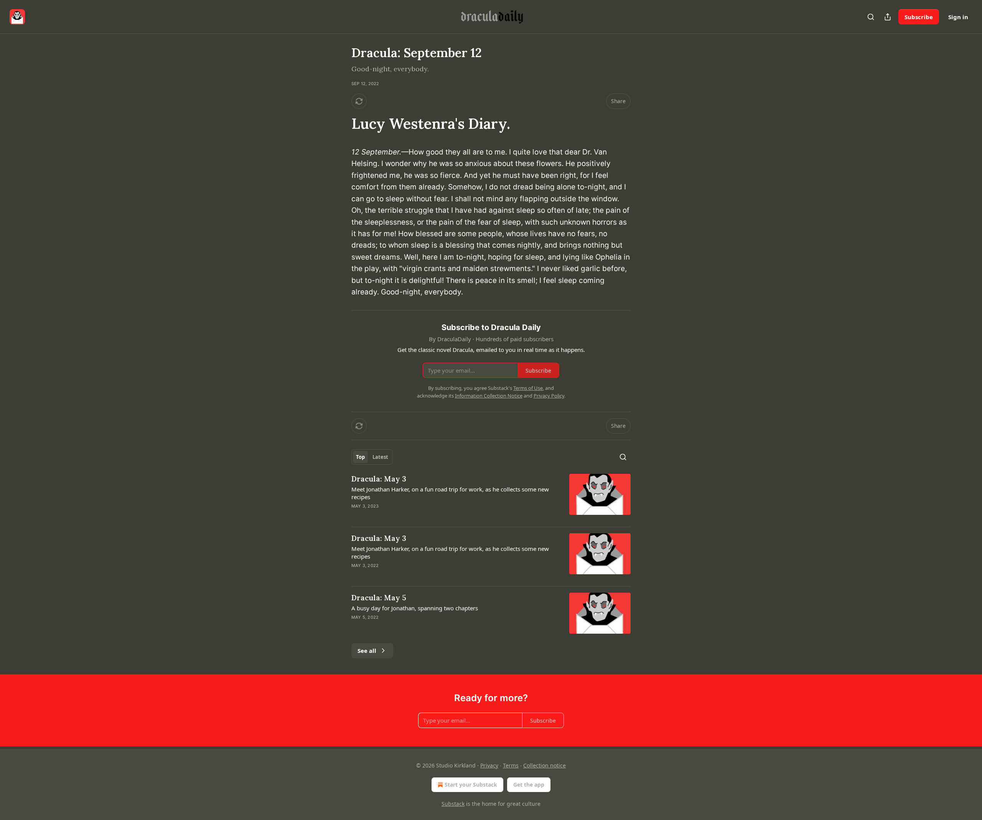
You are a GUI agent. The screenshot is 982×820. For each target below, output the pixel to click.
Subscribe (919, 17)
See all (367, 650)
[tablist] (372, 457)
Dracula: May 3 (378, 478)
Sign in (958, 17)
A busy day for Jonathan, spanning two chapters (414, 608)
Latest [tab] (380, 457)
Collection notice (544, 765)
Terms (511, 765)
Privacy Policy (549, 395)
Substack (453, 803)
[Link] (340, 123)
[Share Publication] (887, 17)
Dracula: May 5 (378, 597)
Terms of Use (528, 388)
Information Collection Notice (488, 395)
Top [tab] (360, 457)
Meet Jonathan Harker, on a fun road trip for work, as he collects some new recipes (450, 493)
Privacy (489, 765)
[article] (491, 497)
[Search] (870, 17)
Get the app (528, 784)
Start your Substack (471, 784)
